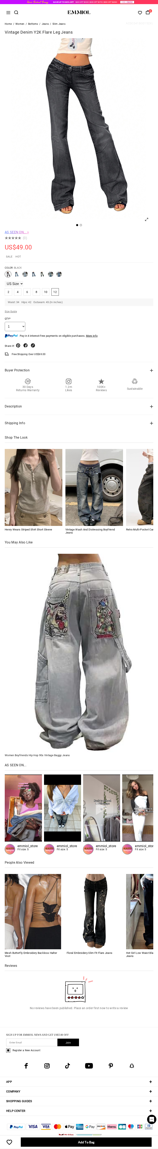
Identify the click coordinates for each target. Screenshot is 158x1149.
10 (46, 292)
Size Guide (11, 311)
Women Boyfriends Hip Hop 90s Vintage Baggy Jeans (37, 755)
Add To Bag (86, 1142)
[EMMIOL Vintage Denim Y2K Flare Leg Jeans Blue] (16, 276)
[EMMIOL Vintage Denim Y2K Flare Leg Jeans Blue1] (25, 276)
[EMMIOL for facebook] (26, 1066)
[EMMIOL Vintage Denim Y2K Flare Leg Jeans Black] (8, 276)
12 (55, 292)
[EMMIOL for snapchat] (132, 1066)
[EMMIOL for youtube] (89, 1066)
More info (92, 335)
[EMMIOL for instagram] (47, 1066)
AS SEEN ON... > (17, 232)
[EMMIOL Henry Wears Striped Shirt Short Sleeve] (33, 487)
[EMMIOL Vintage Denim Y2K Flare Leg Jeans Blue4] (50, 276)
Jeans (45, 23)
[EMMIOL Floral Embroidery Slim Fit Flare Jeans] (95, 911)
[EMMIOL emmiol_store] (101, 814)
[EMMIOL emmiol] (23, 814)
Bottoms (33, 23)
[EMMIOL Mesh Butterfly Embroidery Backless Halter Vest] (33, 911)
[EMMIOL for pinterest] (111, 1066)
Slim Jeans (58, 23)
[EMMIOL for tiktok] (67, 1066)
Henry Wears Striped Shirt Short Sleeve (28, 529)
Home (8, 23)
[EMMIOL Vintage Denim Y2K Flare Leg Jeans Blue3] (42, 276)
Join (68, 1042)
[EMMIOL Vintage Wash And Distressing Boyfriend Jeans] (94, 487)
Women (19, 23)
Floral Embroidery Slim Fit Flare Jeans (89, 952)
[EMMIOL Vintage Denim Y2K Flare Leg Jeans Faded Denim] (59, 276)
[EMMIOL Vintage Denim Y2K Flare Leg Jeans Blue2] (33, 276)
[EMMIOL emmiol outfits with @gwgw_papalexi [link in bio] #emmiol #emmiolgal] (62, 814)
